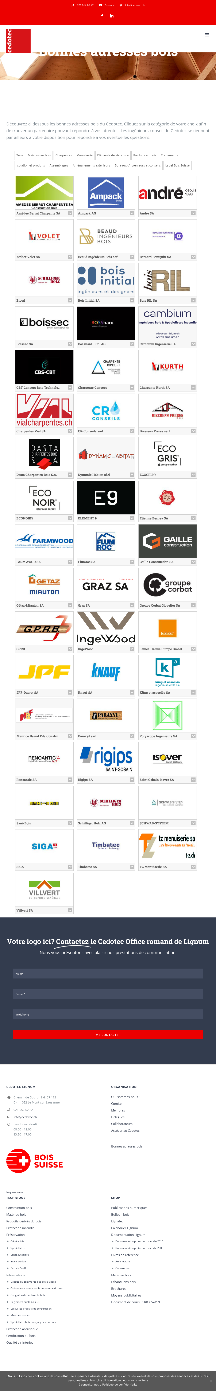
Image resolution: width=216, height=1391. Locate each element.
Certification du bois (20, 1336)
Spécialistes (17, 1248)
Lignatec (117, 1221)
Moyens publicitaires (126, 1295)
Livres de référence (125, 1255)
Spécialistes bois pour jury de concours (33, 1322)
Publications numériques (129, 1208)
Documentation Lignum (128, 1235)
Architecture (122, 1261)
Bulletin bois (120, 1214)
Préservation (15, 1235)
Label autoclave (20, 1255)
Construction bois (19, 1208)
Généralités (17, 1241)
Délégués (117, 1117)
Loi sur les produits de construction (31, 1308)
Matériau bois (16, 1214)
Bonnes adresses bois (127, 1146)
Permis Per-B (18, 1268)
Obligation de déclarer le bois (28, 1295)
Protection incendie (20, 1228)
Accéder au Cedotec (125, 1130)
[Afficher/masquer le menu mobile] (207, 35)
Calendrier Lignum (124, 1228)
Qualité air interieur (20, 1342)
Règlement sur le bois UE (25, 1302)
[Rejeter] (211, 1381)
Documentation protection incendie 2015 (139, 1241)
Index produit (18, 1261)
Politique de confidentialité (120, 1384)
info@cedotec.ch (25, 1117)
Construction (122, 1268)
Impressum (14, 1192)
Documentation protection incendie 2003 (139, 1248)
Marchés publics (20, 1315)
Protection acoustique (22, 1329)
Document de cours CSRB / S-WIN (135, 1302)
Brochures (118, 1288)
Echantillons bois (123, 1282)
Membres (118, 1110)
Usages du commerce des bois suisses (33, 1281)
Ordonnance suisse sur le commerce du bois (37, 1288)
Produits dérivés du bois (24, 1221)
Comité (116, 1103)
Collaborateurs (121, 1124)
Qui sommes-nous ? (125, 1097)
